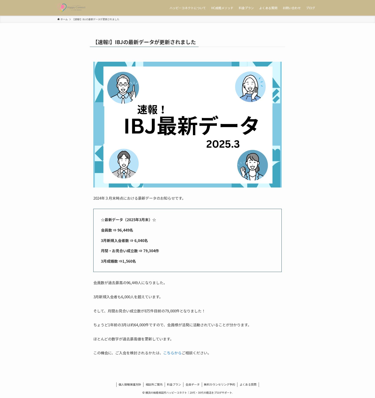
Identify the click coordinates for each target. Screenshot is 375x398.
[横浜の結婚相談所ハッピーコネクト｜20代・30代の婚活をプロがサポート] (71, 7)
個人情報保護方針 (129, 384)
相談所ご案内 (154, 384)
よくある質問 (248, 384)
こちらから (172, 352)
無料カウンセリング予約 (219, 384)
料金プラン (174, 384)
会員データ (193, 384)
